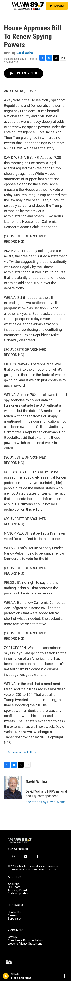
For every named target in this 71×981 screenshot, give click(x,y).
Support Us (15, 918)
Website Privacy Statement (25, 943)
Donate (58, 6)
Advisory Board (17, 890)
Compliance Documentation (25, 940)
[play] (6, 976)
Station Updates (18, 893)
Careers (13, 915)
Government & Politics (22, 752)
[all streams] (66, 976)
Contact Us (14, 912)
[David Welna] (13, 787)
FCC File (13, 937)
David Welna (24, 53)
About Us (13, 884)
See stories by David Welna (46, 802)
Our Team (14, 887)
